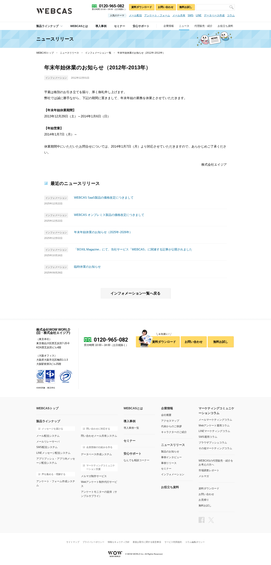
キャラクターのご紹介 (174, 432)
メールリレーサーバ (48, 441)
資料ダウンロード (141, 7)
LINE (199, 15)
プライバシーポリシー (93, 542)
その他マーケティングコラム (215, 448)
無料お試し (185, 7)
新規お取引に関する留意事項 (147, 542)
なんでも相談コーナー (136, 460)
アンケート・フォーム (157, 15)
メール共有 (178, 15)
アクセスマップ (170, 420)
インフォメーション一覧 (98, 52)
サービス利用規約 (173, 542)
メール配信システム (48, 435)
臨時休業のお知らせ (87, 266)
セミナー (166, 468)
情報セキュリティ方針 (119, 542)
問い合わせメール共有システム (99, 435)
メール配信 (135, 15)
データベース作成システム (96, 454)
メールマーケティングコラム (215, 419)
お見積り (204, 499)
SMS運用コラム (208, 436)
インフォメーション (172, 474)
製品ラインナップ (47, 26)
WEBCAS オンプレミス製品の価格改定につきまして (109, 214)
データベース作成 (214, 15)
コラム (231, 15)
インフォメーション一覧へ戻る (135, 293)
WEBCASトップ (45, 52)
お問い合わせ (165, 7)
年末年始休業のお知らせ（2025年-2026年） (103, 232)
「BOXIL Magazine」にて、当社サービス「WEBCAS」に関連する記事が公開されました (133, 249)
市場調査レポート (209, 470)
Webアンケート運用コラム (214, 425)
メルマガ (204, 476)
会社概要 (166, 414)
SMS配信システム (47, 447)
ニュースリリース (69, 52)
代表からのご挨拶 (171, 426)
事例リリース (169, 463)
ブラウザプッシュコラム (213, 442)
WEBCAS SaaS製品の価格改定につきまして (104, 197)
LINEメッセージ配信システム (53, 452)
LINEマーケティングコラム (214, 431)
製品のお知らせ (170, 451)
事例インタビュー (171, 457)
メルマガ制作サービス (94, 476)
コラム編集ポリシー (195, 542)
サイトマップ (72, 542)
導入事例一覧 (131, 427)
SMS (190, 15)
